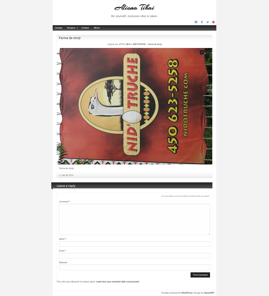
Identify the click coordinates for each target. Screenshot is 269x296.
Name (62, 239)
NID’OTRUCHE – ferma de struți (147, 44)
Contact (85, 27)
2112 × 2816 (124, 44)
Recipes (71, 27)
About (97, 27)
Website (63, 262)
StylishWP (209, 293)
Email (62, 250)
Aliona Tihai (134, 7)
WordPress (187, 293)
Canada (58, 27)
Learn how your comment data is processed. (117, 281)
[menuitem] (58, 28)
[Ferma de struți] (134, 106)
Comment (64, 201)
